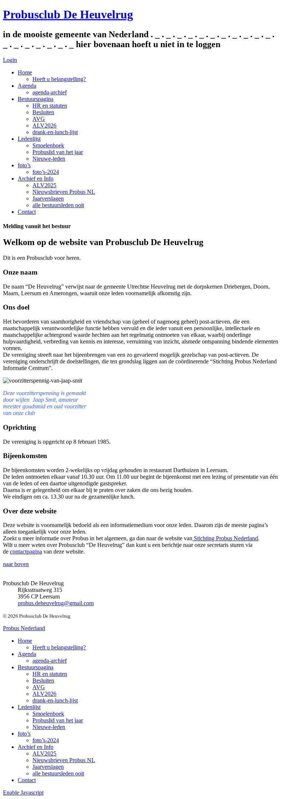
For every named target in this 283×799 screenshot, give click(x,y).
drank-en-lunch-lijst (55, 132)
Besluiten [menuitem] (43, 680)
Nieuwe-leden (48, 159)
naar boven (16, 564)
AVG (38, 119)
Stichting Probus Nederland (225, 538)
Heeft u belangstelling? (59, 79)
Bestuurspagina (35, 99)
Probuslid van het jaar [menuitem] (57, 720)
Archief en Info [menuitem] (35, 747)
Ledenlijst (29, 139)
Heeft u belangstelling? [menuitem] (59, 647)
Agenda (27, 86)
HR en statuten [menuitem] (49, 674)
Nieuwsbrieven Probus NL (63, 192)
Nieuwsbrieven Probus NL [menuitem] (63, 760)
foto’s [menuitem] (24, 733)
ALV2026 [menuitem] (44, 694)
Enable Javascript (23, 792)
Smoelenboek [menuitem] (48, 714)
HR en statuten (49, 105)
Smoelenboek (48, 145)
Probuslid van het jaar (57, 152)
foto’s (24, 165)
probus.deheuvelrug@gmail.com (56, 603)
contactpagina (26, 551)
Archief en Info (35, 178)
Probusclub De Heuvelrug (68, 14)
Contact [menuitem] (27, 780)
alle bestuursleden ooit (58, 205)
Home (25, 72)
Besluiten (43, 112)
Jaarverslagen (48, 198)
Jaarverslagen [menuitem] (48, 767)
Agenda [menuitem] (27, 654)
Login (10, 60)
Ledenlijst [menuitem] (29, 707)
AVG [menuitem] (38, 687)
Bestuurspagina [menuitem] (35, 667)
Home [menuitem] (25, 641)
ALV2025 (44, 185)
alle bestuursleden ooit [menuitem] (58, 773)
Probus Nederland (24, 628)
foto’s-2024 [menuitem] (45, 740)
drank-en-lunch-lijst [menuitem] (55, 700)
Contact (27, 212)
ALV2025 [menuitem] (44, 753)
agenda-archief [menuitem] (49, 660)
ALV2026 (44, 125)
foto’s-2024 (45, 172)
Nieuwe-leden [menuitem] (48, 727)
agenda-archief (49, 92)
